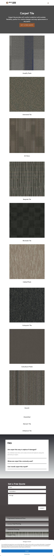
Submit (42, 508)
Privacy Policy (27, 554)
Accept (27, 551)
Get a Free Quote (27, 25)
